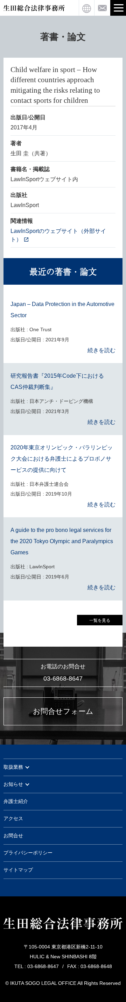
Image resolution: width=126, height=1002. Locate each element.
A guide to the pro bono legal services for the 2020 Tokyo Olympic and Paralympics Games (61, 541)
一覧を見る (99, 620)
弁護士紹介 (16, 801)
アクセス (13, 818)
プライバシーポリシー (28, 852)
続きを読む (101, 350)
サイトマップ (18, 870)
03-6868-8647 (63, 678)
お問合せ (13, 835)
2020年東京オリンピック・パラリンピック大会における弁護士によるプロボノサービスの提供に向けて (61, 459)
